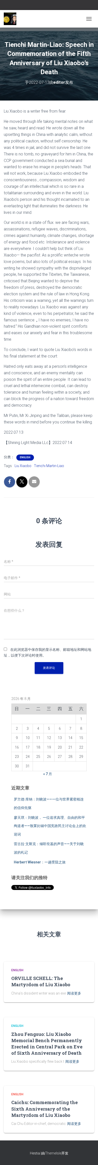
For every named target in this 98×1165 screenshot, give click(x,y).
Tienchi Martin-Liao (49, 466)
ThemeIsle (53, 1153)
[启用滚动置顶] (88, 1155)
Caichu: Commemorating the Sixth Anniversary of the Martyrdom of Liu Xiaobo (44, 1108)
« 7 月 (47, 774)
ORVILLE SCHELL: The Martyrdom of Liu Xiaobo (40, 981)
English (25, 457)
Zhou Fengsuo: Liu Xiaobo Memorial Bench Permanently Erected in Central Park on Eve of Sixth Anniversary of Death (46, 1043)
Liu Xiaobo (23, 466)
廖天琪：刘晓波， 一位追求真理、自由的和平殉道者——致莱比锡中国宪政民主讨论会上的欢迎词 (50, 826)
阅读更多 (74, 993)
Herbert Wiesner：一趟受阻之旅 (40, 862)
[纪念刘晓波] (12, 19)
